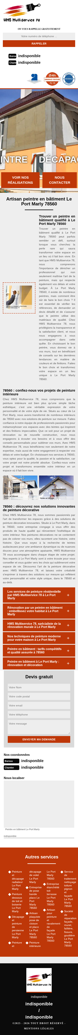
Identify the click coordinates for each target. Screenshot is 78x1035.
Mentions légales (39, 1028)
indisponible (29, 56)
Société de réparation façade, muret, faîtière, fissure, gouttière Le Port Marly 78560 (69, 928)
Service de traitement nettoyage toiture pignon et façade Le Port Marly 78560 (69, 888)
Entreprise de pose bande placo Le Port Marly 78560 (34, 897)
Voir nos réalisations (20, 180)
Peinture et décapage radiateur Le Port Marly (17, 880)
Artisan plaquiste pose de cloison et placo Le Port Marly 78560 (34, 925)
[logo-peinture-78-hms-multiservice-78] (26, 12)
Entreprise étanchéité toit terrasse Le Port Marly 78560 (52, 894)
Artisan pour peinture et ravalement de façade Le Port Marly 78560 (52, 925)
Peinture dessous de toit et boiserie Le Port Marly (17, 903)
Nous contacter (59, 180)
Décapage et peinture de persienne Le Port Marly (17, 927)
